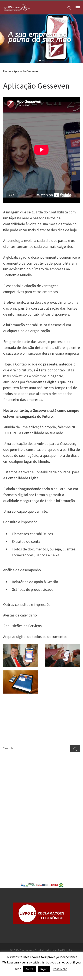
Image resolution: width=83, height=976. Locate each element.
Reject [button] (43, 969)
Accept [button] (29, 969)
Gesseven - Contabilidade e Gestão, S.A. (47, 950)
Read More (60, 969)
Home (7, 71)
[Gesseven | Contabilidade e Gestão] (16, 7)
